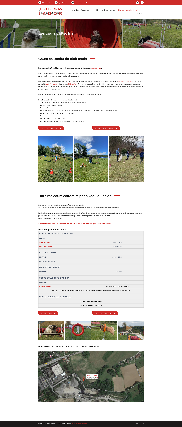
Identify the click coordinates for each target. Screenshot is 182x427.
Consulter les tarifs (47, 313)
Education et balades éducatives (129, 10)
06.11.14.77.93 (45, 2)
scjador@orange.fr (51, 84)
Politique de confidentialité (80, 424)
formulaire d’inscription (125, 81)
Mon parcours (85, 10)
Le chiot (96, 10)
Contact (139, 14)
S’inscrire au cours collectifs (50, 128)
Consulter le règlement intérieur (105, 128)
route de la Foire (96, 68)
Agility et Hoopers (108, 10)
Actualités (75, 10)
